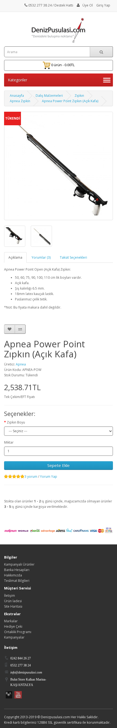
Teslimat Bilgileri (16, 580)
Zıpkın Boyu (16, 422)
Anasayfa (17, 95)
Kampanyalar (14, 637)
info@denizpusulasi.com (26, 672)
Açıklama (15, 257)
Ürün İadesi (13, 601)
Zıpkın (79, 95)
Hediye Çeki (13, 626)
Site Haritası (13, 606)
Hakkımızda (13, 575)
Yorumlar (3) (41, 257)
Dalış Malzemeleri (49, 95)
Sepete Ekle (58, 465)
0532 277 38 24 (39, 5)
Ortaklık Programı (17, 632)
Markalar (11, 621)
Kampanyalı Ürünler (19, 564)
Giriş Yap (103, 5)
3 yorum (30, 476)
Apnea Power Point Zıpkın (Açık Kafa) (70, 101)
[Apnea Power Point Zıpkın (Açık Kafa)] (14, 236)
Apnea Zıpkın (20, 101)
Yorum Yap (48, 476)
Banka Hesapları (16, 569)
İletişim (9, 595)
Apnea (21, 364)
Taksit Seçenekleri (73, 257)
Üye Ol (87, 5)
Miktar (9, 442)
